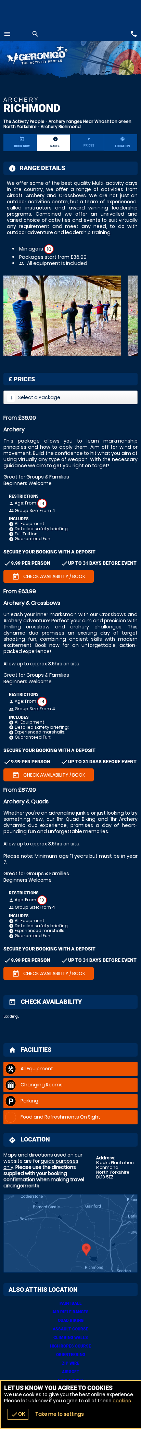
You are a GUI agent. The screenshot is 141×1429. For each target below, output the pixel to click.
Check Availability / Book (48, 576)
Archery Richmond (61, 126)
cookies (122, 1400)
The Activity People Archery (47, 56)
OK (18, 1414)
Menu (7, 34)
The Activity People (23, 121)
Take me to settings (59, 1414)
